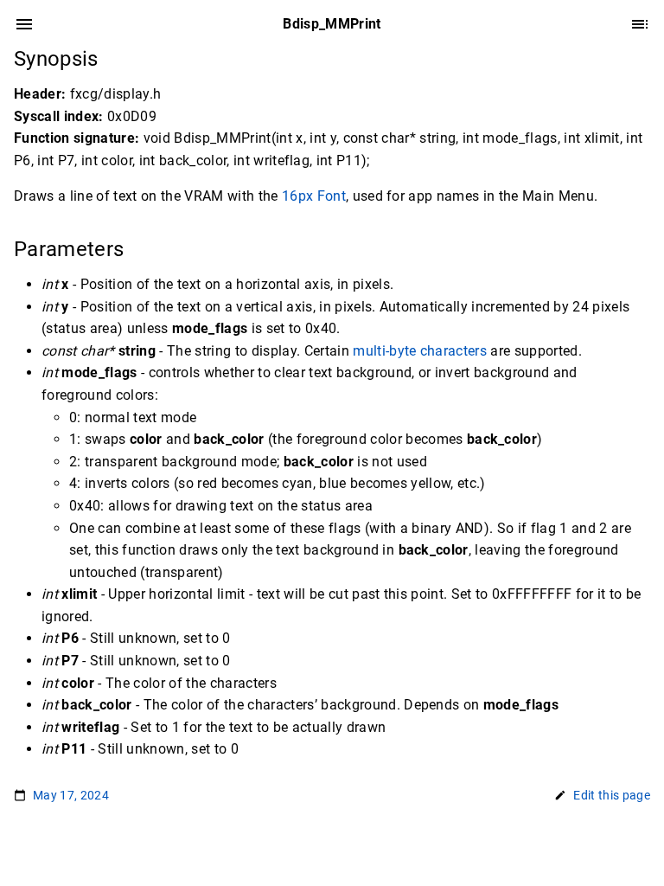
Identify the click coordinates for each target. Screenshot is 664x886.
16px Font (314, 196)
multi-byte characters (420, 351)
